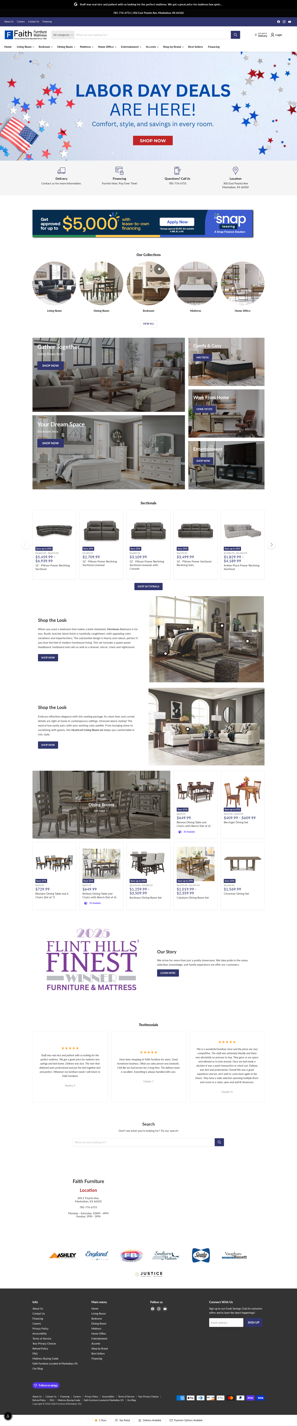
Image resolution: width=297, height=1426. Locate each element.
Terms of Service (41, 1338)
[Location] (236, 178)
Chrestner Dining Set (236, 893)
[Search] (235, 35)
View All (148, 323)
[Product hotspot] (187, 628)
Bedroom (45, 46)
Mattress (85, 46)
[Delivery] (61, 178)
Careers (21, 21)
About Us (9, 21)
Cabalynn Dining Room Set (193, 897)
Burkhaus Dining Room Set (146, 897)
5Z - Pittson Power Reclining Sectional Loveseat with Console (147, 565)
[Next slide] (287, 106)
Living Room (24, 46)
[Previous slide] (9, 106)
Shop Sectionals (148, 586)
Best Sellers (195, 46)
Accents (151, 46)
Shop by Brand (172, 46)
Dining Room (65, 46)
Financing (47, 21)
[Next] (271, 545)
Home (8, 46)
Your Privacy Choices (44, 1343)
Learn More (168, 972)
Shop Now (48, 657)
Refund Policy (40, 1348)
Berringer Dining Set (236, 822)
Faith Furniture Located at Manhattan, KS (55, 1363)
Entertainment (130, 46)
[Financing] (120, 178)
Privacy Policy (40, 1328)
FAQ (34, 1353)
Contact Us (33, 21)
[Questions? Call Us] (177, 178)
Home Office (106, 46)
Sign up (253, 1322)
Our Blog (37, 1368)
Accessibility (39, 1333)
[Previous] (25, 545)
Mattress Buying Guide (45, 1358)
